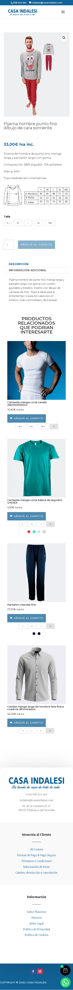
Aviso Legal (36, 923)
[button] (64, 38)
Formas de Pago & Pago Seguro (36, 855)
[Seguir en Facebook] (33, 941)
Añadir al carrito (36, 244)
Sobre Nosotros (36, 912)
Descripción (19, 264)
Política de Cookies (36, 935)
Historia (36, 917)
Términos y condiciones (36, 861)
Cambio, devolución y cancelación (36, 872)
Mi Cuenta (36, 849)
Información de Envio (36, 866)
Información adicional (28, 270)
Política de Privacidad (36, 929)
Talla (7, 216)
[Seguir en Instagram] (40, 941)
